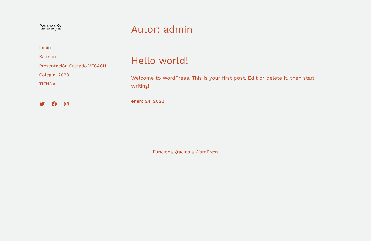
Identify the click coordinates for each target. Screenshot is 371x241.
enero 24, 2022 (147, 101)
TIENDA (47, 83)
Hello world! (159, 60)
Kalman (47, 56)
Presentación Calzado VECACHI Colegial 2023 (73, 70)
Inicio (45, 47)
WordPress (206, 151)
